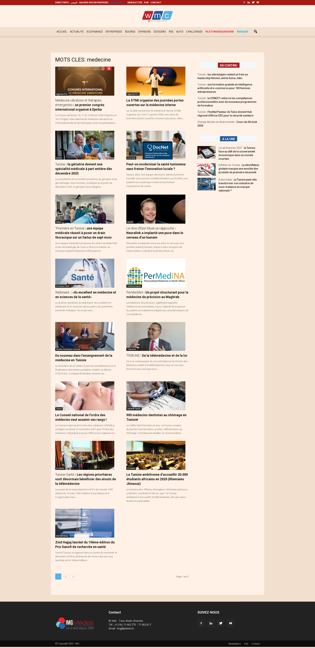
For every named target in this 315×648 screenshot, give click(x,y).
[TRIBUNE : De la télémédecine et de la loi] (157, 336)
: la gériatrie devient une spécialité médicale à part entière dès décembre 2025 (83, 168)
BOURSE (130, 31)
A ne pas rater (62, 286)
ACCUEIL (62, 31)
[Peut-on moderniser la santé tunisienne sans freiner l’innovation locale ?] (157, 145)
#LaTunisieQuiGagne (219, 31)
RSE (171, 31)
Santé (59, 158)
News (58, 222)
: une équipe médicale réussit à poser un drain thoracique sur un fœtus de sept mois (83, 232)
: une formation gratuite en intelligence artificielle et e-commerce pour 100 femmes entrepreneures (224, 88)
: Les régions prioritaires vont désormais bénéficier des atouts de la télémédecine (85, 479)
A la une (131, 158)
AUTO (179, 31)
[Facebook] (244, 2)
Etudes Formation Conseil (68, 349)
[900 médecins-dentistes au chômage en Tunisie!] (157, 395)
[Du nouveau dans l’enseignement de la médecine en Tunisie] (86, 336)
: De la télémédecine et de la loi (156, 355)
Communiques (134, 286)
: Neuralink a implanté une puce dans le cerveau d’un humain (154, 232)
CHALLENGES (194, 31)
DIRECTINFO (62, 2)
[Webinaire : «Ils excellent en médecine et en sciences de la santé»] (86, 273)
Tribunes (131, 349)
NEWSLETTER (134, 2)
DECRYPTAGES (134, 408)
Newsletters (235, 643)
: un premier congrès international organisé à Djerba (79, 104)
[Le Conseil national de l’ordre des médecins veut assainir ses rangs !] (86, 395)
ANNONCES (116, 2)
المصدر (74, 2)
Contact (256, 643)
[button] (255, 31)
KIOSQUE (242, 31)
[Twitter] (253, 2)
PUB (146, 2)
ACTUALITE (77, 31)
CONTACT (155, 2)
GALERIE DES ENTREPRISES (93, 2)
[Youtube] (258, 2)
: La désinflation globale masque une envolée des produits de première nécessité (239, 169)
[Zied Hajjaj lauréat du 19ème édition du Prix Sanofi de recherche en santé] (86, 523)
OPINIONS (144, 31)
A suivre (60, 468)
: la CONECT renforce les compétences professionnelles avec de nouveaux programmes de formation (226, 102)
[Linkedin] (249, 2)
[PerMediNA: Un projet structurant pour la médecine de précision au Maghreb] (157, 273)
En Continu (228, 65)
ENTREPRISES (114, 31)
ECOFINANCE (95, 31)
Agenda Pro (61, 94)
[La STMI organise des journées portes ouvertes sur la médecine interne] (157, 81)
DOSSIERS (160, 31)
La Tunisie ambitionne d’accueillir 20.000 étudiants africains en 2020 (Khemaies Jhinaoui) (157, 479)
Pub (246, 643)
